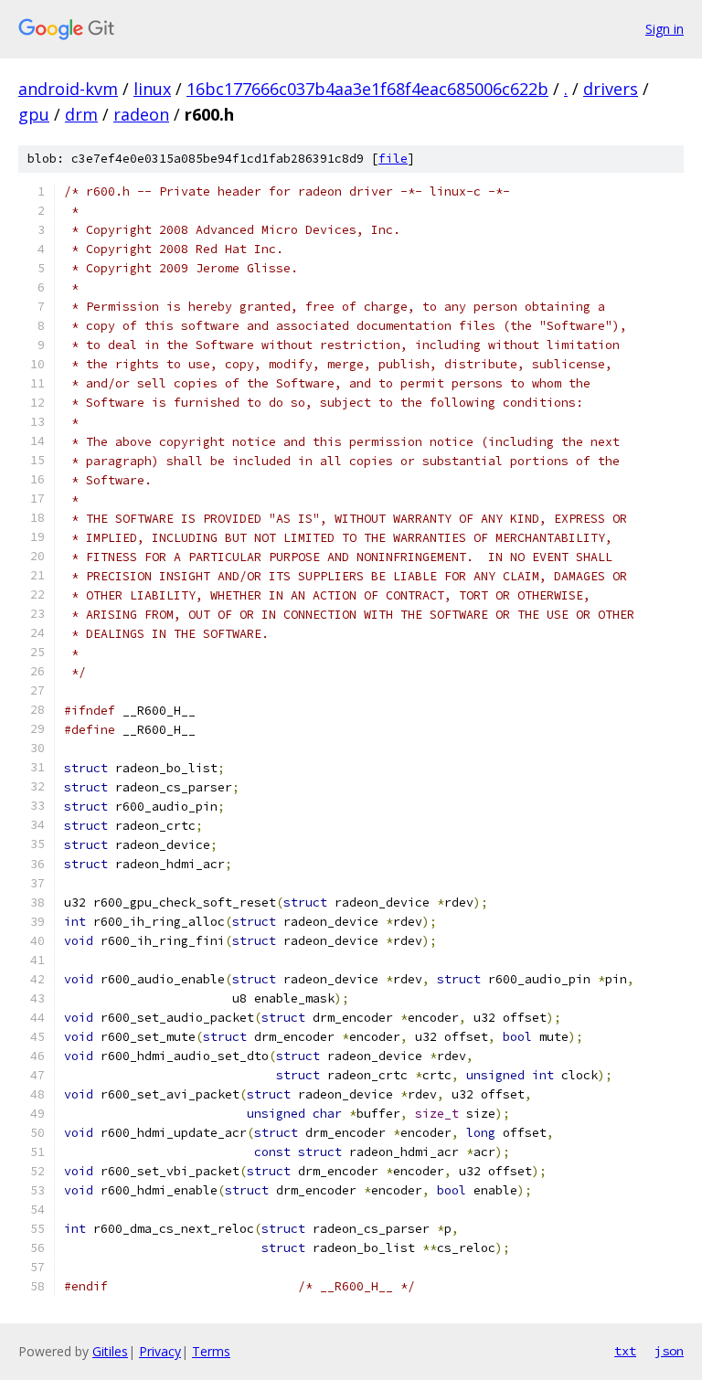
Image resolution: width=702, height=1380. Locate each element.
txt (625, 1351)
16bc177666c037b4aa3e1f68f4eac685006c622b (367, 89)
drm (81, 114)
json (669, 1351)
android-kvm (68, 89)
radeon (141, 114)
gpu (33, 114)
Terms (211, 1351)
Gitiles (110, 1351)
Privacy (160, 1351)
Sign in (664, 28)
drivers (610, 89)
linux (152, 89)
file (393, 158)
